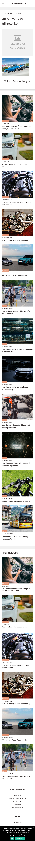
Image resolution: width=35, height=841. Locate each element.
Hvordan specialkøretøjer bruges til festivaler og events (16, 464)
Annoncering (18, 822)
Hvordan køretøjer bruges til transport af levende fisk (17, 350)
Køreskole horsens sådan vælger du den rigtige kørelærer (16, 127)
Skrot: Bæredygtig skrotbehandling (16, 240)
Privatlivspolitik (20, 838)
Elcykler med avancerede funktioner (16, 501)
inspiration (5, 121)
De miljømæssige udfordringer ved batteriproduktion (16, 426)
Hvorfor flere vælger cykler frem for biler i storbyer (16, 312)
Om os (17, 825)
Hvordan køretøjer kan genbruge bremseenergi (15, 388)
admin (19, 13)
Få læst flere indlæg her (17, 81)
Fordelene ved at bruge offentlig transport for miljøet (15, 537)
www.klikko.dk (19, 807)
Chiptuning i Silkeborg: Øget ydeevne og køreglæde (17, 203)
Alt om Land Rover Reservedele (14, 276)
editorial (4, 306)
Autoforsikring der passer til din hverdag (14, 165)
